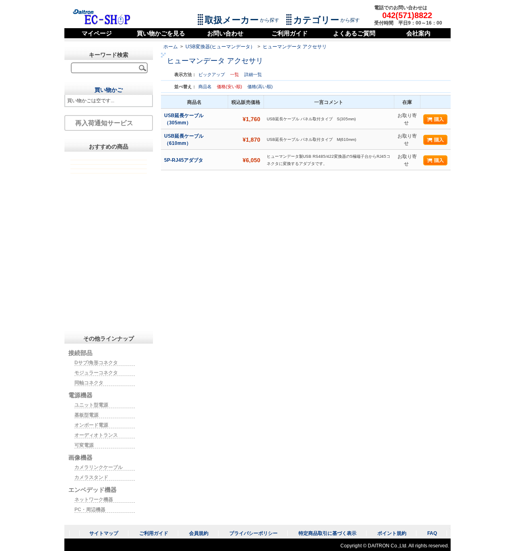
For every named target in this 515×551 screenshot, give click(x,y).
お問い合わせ (225, 33)
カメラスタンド (91, 477)
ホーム (170, 47)
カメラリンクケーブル (98, 467)
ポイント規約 (392, 533)
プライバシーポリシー (253, 533)
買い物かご (109, 90)
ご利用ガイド (290, 33)
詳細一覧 (253, 74)
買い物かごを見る (161, 33)
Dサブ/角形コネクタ (96, 362)
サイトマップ (103, 533)
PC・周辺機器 (89, 509)
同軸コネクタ (88, 383)
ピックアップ (211, 74)
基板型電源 (86, 415)
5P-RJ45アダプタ (184, 160)
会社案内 (418, 33)
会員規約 (198, 533)
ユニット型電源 (91, 405)
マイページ (97, 33)
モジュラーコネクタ (96, 373)
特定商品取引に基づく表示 (327, 533)
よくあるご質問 (354, 33)
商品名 (205, 86)
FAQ (432, 533)
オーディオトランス (96, 435)
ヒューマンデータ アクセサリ (295, 47)
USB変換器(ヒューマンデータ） (220, 47)
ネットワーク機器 (93, 499)
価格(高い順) (260, 86)
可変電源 (84, 445)
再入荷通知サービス (104, 123)
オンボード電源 (91, 425)
